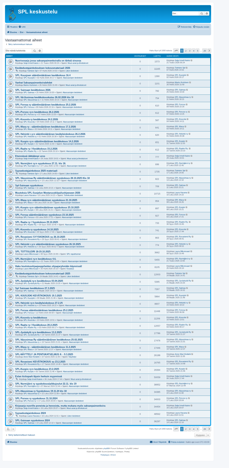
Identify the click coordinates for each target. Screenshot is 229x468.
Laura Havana (29, 195)
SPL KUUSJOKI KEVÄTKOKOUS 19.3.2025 (38, 295)
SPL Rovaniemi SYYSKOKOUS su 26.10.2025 (40, 237)
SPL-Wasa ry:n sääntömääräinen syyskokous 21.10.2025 (46, 200)
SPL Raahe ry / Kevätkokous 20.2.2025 (36, 325)
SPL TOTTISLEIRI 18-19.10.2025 (32, 251)
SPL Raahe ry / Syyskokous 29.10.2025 (36, 222)
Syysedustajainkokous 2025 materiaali (36, 170)
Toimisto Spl (32, 71)
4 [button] (193, 50)
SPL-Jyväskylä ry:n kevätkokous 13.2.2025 (38, 332)
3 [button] (189, 50)
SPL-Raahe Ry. (30, 151)
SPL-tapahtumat (74, 254)
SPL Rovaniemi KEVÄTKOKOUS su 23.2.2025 (40, 361)
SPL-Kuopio (28, 144)
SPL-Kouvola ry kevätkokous (31, 317)
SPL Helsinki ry (30, 136)
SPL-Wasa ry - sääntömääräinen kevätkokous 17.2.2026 (45, 126)
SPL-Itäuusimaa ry (31, 100)
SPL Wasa (28, 129)
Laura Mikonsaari (30, 254)
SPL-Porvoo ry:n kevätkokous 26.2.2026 (37, 112)
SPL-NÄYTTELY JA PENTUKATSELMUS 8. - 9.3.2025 (44, 354)
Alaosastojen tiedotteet (72, 78)
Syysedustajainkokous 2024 (30, 413)
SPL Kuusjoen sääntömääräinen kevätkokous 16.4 (42, 75)
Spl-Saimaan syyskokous (29, 185)
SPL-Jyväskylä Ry (31, 283)
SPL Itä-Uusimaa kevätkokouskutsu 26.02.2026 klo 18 (44, 97)
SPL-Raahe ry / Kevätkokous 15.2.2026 (36, 148)
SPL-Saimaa (28, 92)
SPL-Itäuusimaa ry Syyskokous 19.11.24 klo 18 (41, 391)
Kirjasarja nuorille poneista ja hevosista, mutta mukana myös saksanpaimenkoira (60, 405)
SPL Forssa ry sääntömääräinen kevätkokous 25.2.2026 (45, 104)
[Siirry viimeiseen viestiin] (192, 60)
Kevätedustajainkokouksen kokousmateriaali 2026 (42, 68)
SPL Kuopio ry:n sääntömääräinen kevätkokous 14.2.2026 (47, 141)
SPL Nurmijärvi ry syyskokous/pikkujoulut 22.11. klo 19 (45, 383)
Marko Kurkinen (30, 85)
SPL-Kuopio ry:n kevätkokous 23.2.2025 (37, 369)
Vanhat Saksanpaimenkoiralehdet (33, 82)
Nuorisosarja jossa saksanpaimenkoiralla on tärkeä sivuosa (48, 60)
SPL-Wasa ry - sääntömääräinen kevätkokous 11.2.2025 (45, 347)
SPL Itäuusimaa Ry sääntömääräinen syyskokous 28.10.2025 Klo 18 (52, 178)
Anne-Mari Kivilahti (31, 357)
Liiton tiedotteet (72, 71)
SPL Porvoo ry (29, 114)
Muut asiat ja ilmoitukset (78, 63)
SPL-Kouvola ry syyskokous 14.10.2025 (37, 229)
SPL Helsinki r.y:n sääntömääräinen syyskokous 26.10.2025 (48, 244)
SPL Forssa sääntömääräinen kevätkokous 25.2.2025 (44, 310)
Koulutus (70, 269)
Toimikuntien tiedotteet (73, 195)
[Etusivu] (12, 14)
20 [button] (204, 50)
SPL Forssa (28, 107)
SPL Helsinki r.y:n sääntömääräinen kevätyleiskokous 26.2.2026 (50, 134)
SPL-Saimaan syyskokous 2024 (32, 420)
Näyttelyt (72, 357)
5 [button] (197, 50)
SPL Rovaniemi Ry (31, 239)
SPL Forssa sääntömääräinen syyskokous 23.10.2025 (44, 214)
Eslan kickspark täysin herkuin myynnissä (38, 376)
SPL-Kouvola (29, 122)
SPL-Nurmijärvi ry (31, 166)
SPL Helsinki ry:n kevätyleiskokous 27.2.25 (39, 303)
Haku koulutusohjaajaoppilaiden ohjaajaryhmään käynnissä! (48, 266)
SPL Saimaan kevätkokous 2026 (32, 90)
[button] (176, 51)
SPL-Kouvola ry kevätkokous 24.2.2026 (36, 119)
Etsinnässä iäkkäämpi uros (30, 156)
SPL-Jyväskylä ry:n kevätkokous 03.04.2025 (39, 281)
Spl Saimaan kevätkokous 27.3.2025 (35, 288)
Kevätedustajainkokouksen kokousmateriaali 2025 (42, 273)
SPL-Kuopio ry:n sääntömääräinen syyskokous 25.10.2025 (47, 207)
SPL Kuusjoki (29, 78)
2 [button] (185, 50)
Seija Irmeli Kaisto (31, 63)
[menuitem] (22, 27)
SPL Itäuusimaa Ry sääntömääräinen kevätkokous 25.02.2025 (49, 339)
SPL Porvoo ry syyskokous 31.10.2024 (36, 398)
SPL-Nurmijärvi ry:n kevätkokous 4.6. (35, 259)
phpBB (106, 448)
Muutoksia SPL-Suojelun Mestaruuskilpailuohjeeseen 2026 (47, 192)
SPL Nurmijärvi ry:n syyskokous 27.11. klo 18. (40, 163)
